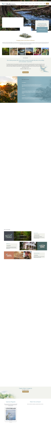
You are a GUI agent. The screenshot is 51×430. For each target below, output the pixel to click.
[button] (45, 407)
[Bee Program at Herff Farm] (27, 408)
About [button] (33, 3)
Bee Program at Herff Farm (27, 411)
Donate (47, 3)
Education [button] (26, 3)
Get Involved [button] (37, 3)
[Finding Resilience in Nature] (35, 408)
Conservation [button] (22, 3)
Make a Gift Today (25, 72)
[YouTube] (44, 3)
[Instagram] (41, 3)
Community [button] (30, 3)
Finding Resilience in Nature (35, 411)
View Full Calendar (25, 391)
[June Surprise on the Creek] (43, 408)
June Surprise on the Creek (43, 411)
